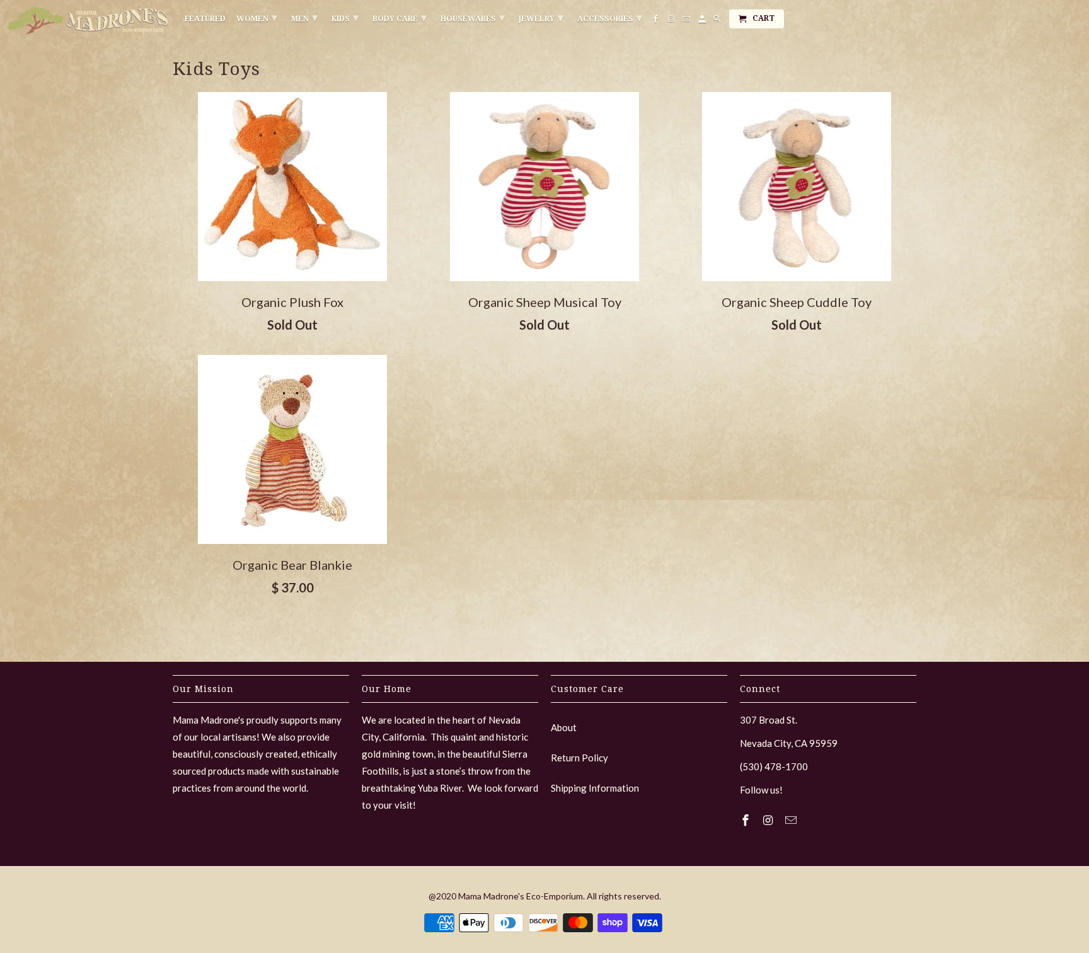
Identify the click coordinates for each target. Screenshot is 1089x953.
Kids (345, 17)
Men (304, 17)
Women (256, 17)
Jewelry (541, 17)
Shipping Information (595, 788)
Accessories (609, 17)
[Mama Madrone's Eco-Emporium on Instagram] (769, 820)
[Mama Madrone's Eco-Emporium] (88, 20)
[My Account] (703, 21)
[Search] (718, 21)
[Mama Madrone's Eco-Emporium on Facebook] (747, 820)
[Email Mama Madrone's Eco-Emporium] (792, 820)
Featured (205, 18)
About (564, 727)
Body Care (399, 17)
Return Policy (579, 757)
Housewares (473, 17)
